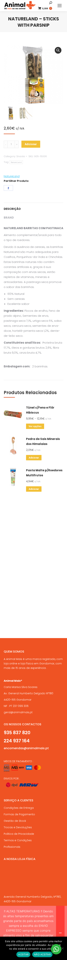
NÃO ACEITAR (42, 954)
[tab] (33, 207)
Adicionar (31, 144)
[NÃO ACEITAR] (62, 948)
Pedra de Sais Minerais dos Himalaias (43, 441)
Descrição (12, 209)
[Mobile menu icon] (59, 5)
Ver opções (35, 426)
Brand (9, 217)
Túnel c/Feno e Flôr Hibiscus (40, 410)
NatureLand (16, 162)
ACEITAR (23, 954)
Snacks (20, 156)
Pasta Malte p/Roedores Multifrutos (44, 472)
